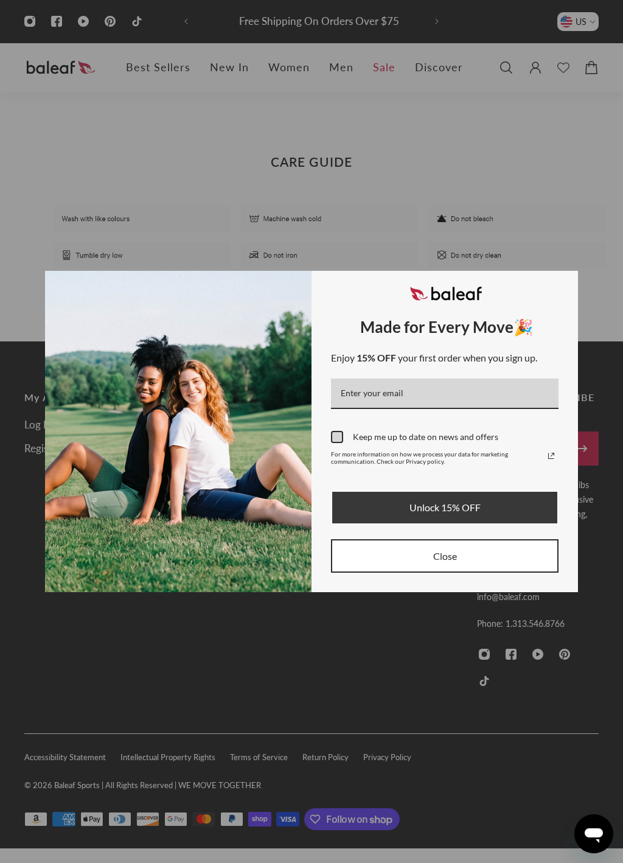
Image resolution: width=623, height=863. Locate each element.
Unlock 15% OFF (445, 507)
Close (445, 556)
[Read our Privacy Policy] (551, 456)
